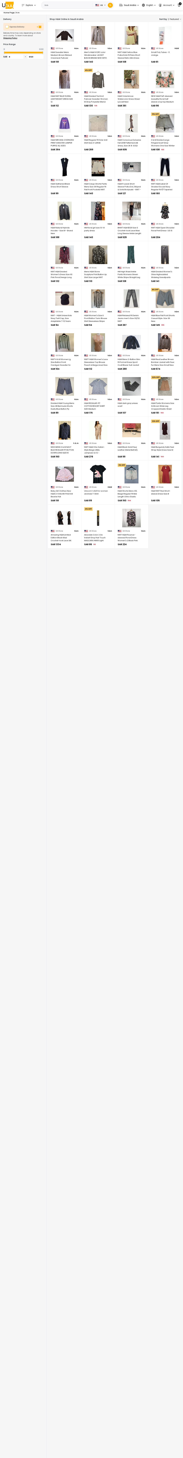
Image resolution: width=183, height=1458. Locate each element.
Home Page (9, 12)
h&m (76, 48)
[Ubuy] (8, 5)
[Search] (110, 5)
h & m (75, 443)
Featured (174, 19)
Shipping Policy (10, 38)
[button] (129, 5)
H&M (177, 48)
